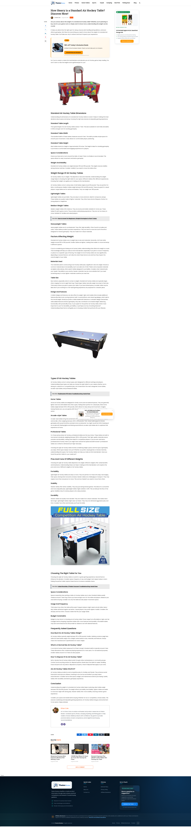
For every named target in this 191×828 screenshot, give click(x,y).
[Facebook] (45, 25)
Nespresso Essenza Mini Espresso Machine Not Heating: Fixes (58, 757)
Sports (94, 3)
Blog (135, 3)
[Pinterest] (45, 37)
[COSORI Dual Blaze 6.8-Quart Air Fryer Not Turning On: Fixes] (80, 749)
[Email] (45, 40)
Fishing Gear (126, 3)
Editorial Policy (104, 787)
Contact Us (86, 792)
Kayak (102, 3)
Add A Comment (80, 767)
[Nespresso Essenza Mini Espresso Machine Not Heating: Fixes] (60, 749)
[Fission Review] (58, 3)
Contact (133, 823)
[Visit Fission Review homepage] (61, 785)
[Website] (64, 724)
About (113, 823)
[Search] (139, 3)
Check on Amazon (126, 41)
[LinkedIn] (45, 33)
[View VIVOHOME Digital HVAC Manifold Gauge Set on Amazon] (127, 20)
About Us (86, 789)
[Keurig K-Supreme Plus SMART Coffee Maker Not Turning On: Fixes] (100, 749)
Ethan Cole (57, 17)
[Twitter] (45, 29)
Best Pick (117, 3)
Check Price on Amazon (73, 52)
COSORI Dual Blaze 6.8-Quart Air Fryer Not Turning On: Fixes (79, 757)
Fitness (77, 3)
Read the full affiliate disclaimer (97, 817)
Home (70, 3)
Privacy (118, 823)
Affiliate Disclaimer (106, 792)
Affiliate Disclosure (125, 823)
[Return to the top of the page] (138, 823)
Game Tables (86, 3)
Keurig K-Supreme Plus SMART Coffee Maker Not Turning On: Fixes (99, 757)
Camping (109, 3)
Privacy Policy (104, 789)
